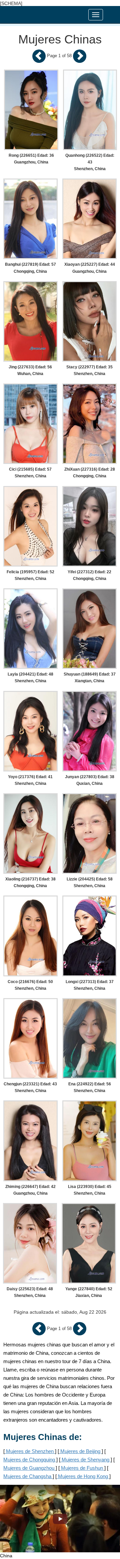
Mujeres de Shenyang (85, 1459)
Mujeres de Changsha (28, 1476)
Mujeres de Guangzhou (29, 1468)
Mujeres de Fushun (82, 1468)
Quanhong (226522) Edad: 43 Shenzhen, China (89, 162)
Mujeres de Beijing (80, 1451)
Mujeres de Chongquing (29, 1459)
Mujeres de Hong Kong (83, 1476)
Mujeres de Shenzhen (30, 1451)
